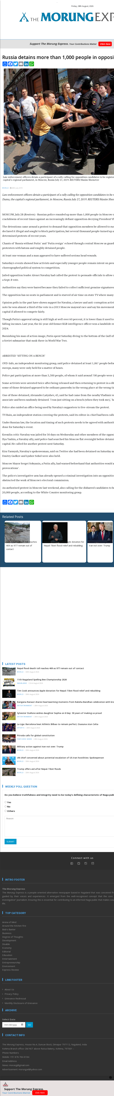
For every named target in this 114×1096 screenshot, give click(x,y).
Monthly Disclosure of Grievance (21, 1003)
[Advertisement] (20, 588)
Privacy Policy (12, 993)
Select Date (8, 1019)
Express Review (10, 969)
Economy (7, 947)
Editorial (6, 951)
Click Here (105, 44)
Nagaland (22, 683)
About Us (9, 989)
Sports (20, 728)
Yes (9, 802)
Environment (8, 966)
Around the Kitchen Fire (14, 925)
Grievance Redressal (15, 998)
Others (11, 810)
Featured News (24, 739)
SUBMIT (11, 841)
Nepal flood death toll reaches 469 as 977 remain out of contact (21, 545)
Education (7, 955)
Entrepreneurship (11, 962)
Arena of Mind (9, 922)
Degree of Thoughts (12, 936)
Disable (6, 944)
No (8, 806)
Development (9, 940)
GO (29, 1024)
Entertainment (24, 706)
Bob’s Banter (9, 929)
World (5, 188)
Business (6, 933)
